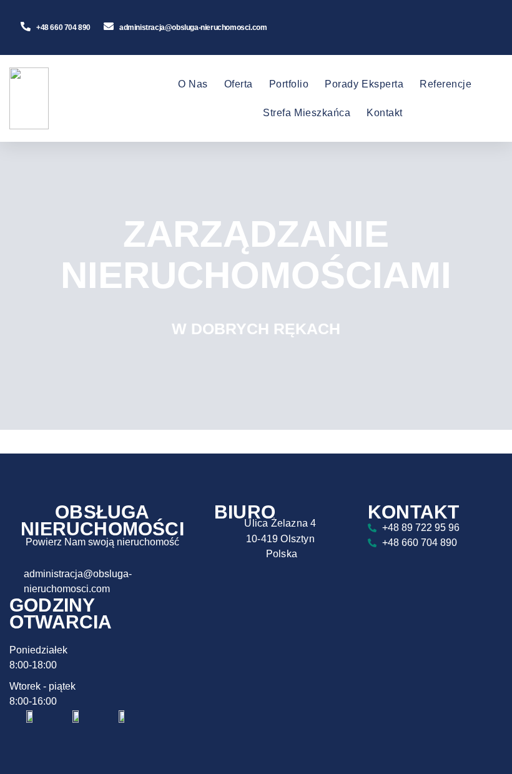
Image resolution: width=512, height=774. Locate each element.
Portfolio (289, 84)
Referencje (445, 84)
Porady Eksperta (364, 84)
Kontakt (385, 112)
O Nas (193, 84)
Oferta (238, 84)
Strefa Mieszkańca (306, 112)
